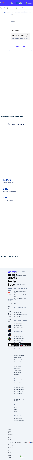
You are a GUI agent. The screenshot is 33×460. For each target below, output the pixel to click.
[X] (9, 330)
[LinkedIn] (9, 339)
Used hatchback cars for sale (20, 276)
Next (30, 179)
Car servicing (17, 357)
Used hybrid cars (18, 325)
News (15, 409)
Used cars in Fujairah (19, 397)
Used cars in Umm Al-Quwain (19, 399)
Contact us (17, 368)
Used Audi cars (18, 312)
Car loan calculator (26, 8)
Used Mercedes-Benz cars (20, 314)
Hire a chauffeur (18, 362)
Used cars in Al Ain (18, 391)
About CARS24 (17, 366)
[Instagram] (9, 334)
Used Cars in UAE (9, 12)
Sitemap (16, 374)
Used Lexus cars (18, 316)
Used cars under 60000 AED (20, 299)
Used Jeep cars (18, 346)
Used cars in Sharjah (19, 387)
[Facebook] (9, 326)
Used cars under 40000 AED (20, 295)
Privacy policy (17, 372)
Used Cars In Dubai (19, 12)
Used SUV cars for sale (19, 284)
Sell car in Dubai (18, 418)
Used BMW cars (18, 310)
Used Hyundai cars (18, 340)
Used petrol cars (18, 323)
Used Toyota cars (18, 336)
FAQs (15, 411)
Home (2, 12)
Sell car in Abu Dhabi (19, 420)
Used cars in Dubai (18, 383)
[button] (22, 456)
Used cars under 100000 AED (20, 302)
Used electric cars (18, 327)
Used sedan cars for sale (20, 278)
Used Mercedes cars (19, 344)
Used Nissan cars (18, 334)
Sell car (14, 8)
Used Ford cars (17, 342)
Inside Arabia (17, 364)
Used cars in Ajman (19, 389)
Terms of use (17, 370)
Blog (15, 407)
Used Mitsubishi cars (19, 338)
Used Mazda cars (18, 349)
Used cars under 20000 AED (20, 291)
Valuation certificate (19, 359)
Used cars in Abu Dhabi (20, 385)
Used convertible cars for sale (20, 281)
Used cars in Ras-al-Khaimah (19, 394)
